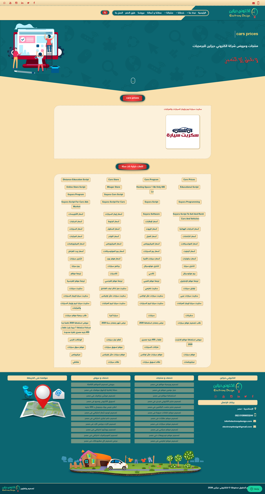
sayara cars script (113, 194)
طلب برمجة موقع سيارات (76, 315)
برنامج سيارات (114, 266)
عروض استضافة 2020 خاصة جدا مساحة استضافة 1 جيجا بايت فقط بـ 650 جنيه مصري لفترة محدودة (76, 328)
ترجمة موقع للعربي (151, 281)
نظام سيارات (113, 362)
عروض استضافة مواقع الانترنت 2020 (188, 342)
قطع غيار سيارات (113, 340)
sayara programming (189, 202)
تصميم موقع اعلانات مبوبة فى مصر (164, 413)
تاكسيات (113, 274)
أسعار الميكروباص (113, 244)
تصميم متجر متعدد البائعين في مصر (164, 407)
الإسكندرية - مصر (245, 409)
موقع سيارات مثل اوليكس (113, 355)
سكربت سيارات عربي (189, 296)
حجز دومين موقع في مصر (164, 390)
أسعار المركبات (76, 236)
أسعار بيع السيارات (151, 251)
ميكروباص (75, 355)
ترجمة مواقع (76, 274)
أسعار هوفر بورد (113, 259)
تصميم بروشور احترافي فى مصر (101, 430)
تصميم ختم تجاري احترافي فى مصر (101, 418)
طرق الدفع (130, 13)
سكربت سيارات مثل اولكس (151, 296)
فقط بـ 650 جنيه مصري (151, 340)
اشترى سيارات (76, 259)
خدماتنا (180, 13)
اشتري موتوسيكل (151, 266)
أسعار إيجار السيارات (113, 214)
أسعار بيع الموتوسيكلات (113, 251)
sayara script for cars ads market (74, 204)
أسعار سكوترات (189, 259)
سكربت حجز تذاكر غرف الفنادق (113, 288)
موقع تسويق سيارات (114, 347)
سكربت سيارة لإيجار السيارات (75, 296)
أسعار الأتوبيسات (75, 214)
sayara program (76, 194)
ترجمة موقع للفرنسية (76, 281)
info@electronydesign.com (238, 421)
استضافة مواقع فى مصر (164, 396)
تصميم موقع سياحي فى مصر (164, 430)
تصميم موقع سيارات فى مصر (164, 424)
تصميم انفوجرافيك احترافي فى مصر (100, 435)
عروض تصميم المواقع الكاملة (100, 384)
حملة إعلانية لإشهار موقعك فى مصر (100, 390)
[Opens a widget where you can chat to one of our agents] (254, 489)
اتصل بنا (119, 13)
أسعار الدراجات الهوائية (189, 229)
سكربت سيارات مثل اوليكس (113, 296)
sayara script (151, 202)
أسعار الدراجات (76, 221)
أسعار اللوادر (113, 236)
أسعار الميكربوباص (151, 244)
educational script (189, 187)
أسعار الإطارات (151, 221)
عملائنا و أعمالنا (154, 13)
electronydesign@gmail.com (237, 427)
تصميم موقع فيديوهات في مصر (164, 435)
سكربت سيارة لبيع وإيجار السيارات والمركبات (183, 109)
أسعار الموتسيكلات (189, 244)
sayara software (151, 214)
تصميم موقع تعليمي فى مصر (164, 441)
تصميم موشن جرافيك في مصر (100, 396)
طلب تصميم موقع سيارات (189, 323)
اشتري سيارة (189, 266)
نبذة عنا (192, 13)
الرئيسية (202, 13)
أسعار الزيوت (151, 229)
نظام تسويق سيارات (151, 362)
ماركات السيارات (151, 347)
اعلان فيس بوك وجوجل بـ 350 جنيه (100, 407)
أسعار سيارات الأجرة (151, 259)
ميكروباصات (189, 362)
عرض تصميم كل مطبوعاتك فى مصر (101, 441)
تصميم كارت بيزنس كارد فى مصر (101, 424)
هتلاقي (76, 362)
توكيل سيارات (189, 288)
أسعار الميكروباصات (75, 244)
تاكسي (151, 274)
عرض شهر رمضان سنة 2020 (114, 323)
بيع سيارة (76, 266)
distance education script (76, 180)
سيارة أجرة (113, 315)
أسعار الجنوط (113, 221)
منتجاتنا (169, 13)
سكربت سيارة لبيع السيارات (151, 303)
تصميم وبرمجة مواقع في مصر (164, 384)
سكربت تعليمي (151, 288)
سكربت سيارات (75, 288)
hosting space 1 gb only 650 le (150, 189)
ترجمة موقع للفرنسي (113, 281)
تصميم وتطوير (27, 488)
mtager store (113, 187)
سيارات (151, 315)
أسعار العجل (151, 236)
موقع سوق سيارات (75, 347)
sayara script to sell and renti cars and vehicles (188, 216)
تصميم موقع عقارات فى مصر (164, 418)
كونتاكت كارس (76, 340)
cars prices (189, 180)
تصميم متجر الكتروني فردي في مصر (164, 401)
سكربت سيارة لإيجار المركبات (189, 303)
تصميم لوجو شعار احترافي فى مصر (101, 413)
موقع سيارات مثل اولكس (151, 355)
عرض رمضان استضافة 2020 (151, 323)
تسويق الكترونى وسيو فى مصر (101, 401)
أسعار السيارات (75, 229)
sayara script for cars (113, 202)
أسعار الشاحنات (189, 236)
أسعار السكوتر (114, 229)
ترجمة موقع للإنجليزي (189, 281)
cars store (113, 180)
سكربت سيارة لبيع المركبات (113, 303)
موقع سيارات (189, 355)
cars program (151, 180)
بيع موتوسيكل (189, 274)
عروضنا (141, 13)
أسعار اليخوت (189, 251)
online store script (75, 187)
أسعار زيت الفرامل (76, 251)
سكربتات (189, 315)
